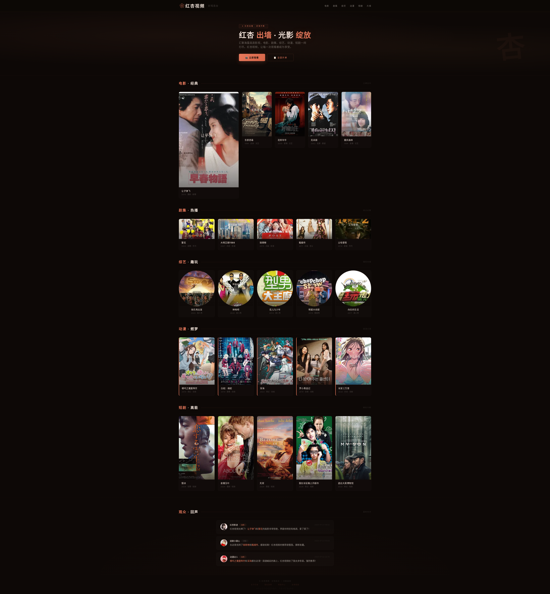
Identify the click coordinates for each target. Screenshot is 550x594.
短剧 (360, 6)
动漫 (352, 6)
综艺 (343, 6)
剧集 (335, 6)
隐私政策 (268, 585)
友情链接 (295, 585)
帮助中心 (282, 585)
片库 (369, 6)
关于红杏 (254, 585)
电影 (327, 6)
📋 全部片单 (280, 57)
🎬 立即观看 (252, 57)
